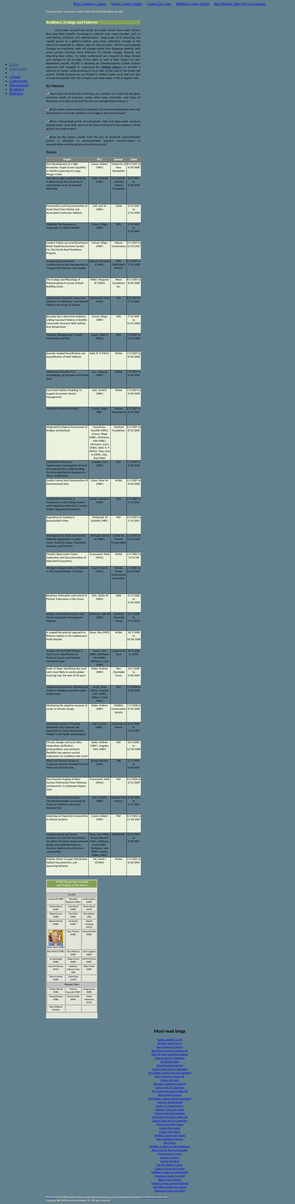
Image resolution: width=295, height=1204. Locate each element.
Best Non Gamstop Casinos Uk (170, 1050)
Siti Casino (169, 1142)
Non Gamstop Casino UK (169, 1076)
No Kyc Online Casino (170, 1164)
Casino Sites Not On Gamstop (169, 1069)
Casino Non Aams (169, 1128)
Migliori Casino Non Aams (169, 1135)
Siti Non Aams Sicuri (169, 1043)
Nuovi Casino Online (126, 4)
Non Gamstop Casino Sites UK (170, 1091)
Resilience (16, 89)
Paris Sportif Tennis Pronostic (170, 1150)
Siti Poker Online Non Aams (169, 1187)
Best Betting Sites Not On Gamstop (240, 4)
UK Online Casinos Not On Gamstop (169, 1072)
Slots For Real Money (170, 1102)
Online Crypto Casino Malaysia (169, 1183)
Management (18, 85)
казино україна (169, 1157)
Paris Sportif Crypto (170, 1153)
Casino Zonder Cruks (169, 1039)
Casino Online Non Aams (170, 1168)
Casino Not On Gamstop (169, 1087)
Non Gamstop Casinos (89, 4)
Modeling (16, 93)
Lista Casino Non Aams (169, 1124)
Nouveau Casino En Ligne (170, 1176)
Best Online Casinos (170, 1094)
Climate (15, 77)
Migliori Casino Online (192, 4)
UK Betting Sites (169, 1061)
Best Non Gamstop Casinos (169, 1083)
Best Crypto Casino (169, 1179)
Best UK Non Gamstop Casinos (169, 1054)
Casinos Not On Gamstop (170, 1058)
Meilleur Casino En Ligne (169, 1109)
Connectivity (18, 81)
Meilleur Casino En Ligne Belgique (169, 1146)
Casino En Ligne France (169, 1106)
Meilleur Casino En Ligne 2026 (169, 1172)
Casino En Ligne (159, 4)
